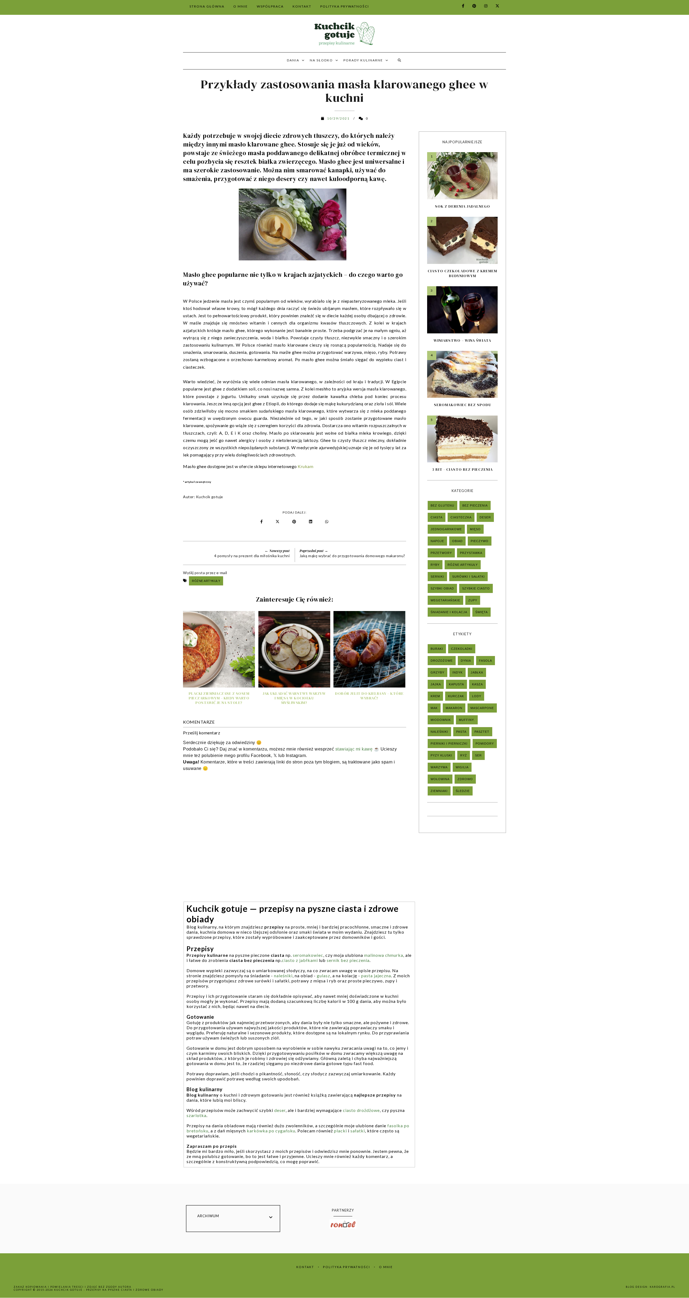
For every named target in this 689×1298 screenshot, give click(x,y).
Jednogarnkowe (446, 529)
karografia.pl (662, 1286)
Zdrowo (465, 779)
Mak (434, 708)
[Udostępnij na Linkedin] (312, 522)
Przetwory (441, 552)
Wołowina (440, 779)
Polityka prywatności (346, 1267)
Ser (478, 755)
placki (340, 1130)
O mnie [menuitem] (240, 6)
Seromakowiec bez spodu (462, 404)
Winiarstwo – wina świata (462, 340)
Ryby (435, 564)
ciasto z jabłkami (300, 960)
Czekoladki (461, 648)
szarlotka (196, 1115)
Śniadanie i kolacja (449, 612)
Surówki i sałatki (468, 576)
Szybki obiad (442, 588)
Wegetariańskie (445, 600)
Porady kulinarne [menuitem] (363, 60)
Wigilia (462, 767)
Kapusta (456, 684)
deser (280, 1110)
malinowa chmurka (383, 955)
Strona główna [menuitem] (206, 6)
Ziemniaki (439, 791)
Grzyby (437, 672)
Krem (435, 696)
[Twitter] (494, 6)
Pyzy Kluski (441, 755)
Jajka (436, 684)
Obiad (457, 541)
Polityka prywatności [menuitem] (344, 6)
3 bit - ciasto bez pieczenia (462, 469)
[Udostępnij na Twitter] (278, 522)
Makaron (454, 708)
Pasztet (481, 731)
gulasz (323, 975)
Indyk (457, 672)
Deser (485, 517)
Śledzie (463, 791)
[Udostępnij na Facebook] (262, 522)
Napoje (437, 541)
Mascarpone (482, 708)
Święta (481, 612)
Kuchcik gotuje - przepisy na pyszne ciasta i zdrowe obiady (108, 1289)
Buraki (437, 648)
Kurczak (456, 696)
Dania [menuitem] (293, 60)
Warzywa (439, 767)
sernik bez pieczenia (348, 960)
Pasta (461, 731)
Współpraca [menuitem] (270, 6)
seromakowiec (308, 955)
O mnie (386, 1267)
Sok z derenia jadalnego (462, 206)
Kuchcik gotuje (209, 496)
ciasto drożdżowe (361, 1110)
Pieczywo (479, 541)
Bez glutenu (442, 505)
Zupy (472, 600)
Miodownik (441, 719)
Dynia (466, 660)
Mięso (475, 529)
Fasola (485, 660)
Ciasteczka (461, 517)
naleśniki (283, 975)
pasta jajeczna (376, 975)
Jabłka (477, 672)
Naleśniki (439, 731)
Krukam (306, 466)
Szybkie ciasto (476, 588)
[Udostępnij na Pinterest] (295, 522)
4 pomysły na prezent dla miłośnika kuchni (252, 555)
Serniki (437, 576)
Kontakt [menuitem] (302, 6)
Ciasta (436, 517)
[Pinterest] (471, 6)
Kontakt (305, 1267)
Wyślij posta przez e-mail (205, 572)
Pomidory (485, 743)
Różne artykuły (206, 580)
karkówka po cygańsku (271, 1130)
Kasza (477, 684)
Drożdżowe (442, 660)
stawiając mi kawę (354, 749)
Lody (476, 696)
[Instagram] (483, 6)
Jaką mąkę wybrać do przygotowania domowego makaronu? (352, 555)
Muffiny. (467, 719)
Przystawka (471, 552)
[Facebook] (460, 6)
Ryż (463, 755)
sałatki (357, 1130)
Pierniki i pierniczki (449, 743)
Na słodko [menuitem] (321, 60)
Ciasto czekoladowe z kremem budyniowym (462, 273)
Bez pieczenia (475, 505)
